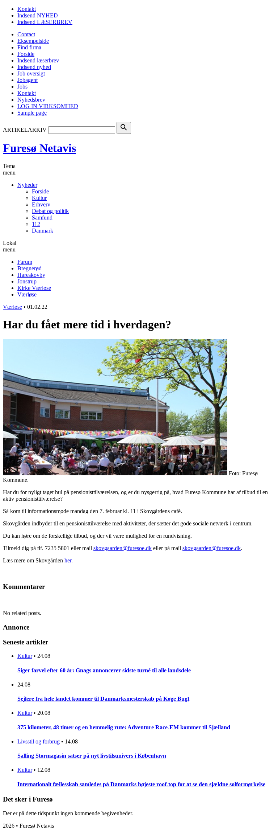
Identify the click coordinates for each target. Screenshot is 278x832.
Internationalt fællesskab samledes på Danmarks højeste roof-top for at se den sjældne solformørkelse (141, 784)
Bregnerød (29, 268)
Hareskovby (31, 275)
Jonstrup (27, 281)
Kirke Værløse (34, 288)
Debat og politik (50, 211)
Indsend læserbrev (38, 60)
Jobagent (27, 80)
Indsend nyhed (34, 67)
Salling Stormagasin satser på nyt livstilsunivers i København (91, 756)
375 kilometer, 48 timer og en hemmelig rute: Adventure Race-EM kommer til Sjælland (123, 727)
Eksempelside (33, 41)
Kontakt (26, 9)
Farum (24, 262)
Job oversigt (31, 73)
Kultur (39, 198)
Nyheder (27, 185)
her (67, 560)
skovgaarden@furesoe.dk (122, 548)
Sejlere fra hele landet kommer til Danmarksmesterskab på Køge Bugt (103, 699)
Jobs (22, 86)
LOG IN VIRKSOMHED (47, 106)
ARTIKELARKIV (25, 130)
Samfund (42, 217)
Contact (26, 34)
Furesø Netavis (39, 148)
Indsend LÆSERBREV (44, 22)
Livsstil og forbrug (38, 741)
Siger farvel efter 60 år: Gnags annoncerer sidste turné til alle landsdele (104, 670)
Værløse (27, 294)
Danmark (42, 231)
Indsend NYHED (37, 15)
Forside (25, 54)
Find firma (29, 47)
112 (36, 224)
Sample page (32, 113)
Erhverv (41, 204)
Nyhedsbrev (31, 100)
